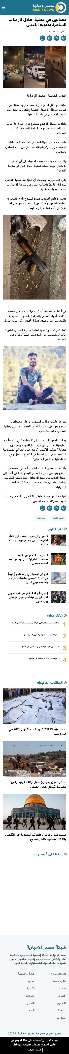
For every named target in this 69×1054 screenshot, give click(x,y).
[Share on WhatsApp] (49, 38)
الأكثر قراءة (55, 615)
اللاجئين (61, 1003)
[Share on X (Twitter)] (56, 38)
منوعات (29, 996)
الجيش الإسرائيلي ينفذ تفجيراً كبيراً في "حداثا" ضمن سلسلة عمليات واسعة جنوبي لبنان (28, 578)
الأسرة (30, 988)
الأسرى (62, 996)
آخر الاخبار (55, 528)
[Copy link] (42, 38)
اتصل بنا (61, 1018)
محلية (31, 981)
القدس (30, 1003)
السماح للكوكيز (34, 1050)
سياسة (62, 1011)
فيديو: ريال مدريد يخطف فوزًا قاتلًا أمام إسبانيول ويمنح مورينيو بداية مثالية (28, 540)
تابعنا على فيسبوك (48, 854)
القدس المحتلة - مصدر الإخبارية (46, 95)
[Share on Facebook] (63, 38)
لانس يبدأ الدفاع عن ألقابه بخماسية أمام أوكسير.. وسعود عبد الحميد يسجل (28, 559)
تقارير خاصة (59, 981)
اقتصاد (62, 988)
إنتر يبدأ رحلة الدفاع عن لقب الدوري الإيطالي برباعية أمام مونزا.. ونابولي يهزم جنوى (28, 597)
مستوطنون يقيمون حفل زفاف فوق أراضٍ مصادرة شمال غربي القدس (38, 784)
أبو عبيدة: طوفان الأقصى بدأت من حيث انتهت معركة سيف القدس (35, 498)
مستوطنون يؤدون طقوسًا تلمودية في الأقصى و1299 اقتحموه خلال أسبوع (35, 837)
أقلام (31, 1011)
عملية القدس (40, 518)
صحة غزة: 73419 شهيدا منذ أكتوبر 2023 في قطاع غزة (37, 731)
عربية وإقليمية (26, 974)
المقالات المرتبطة (50, 682)
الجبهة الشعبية (58, 518)
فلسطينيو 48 (58, 974)
